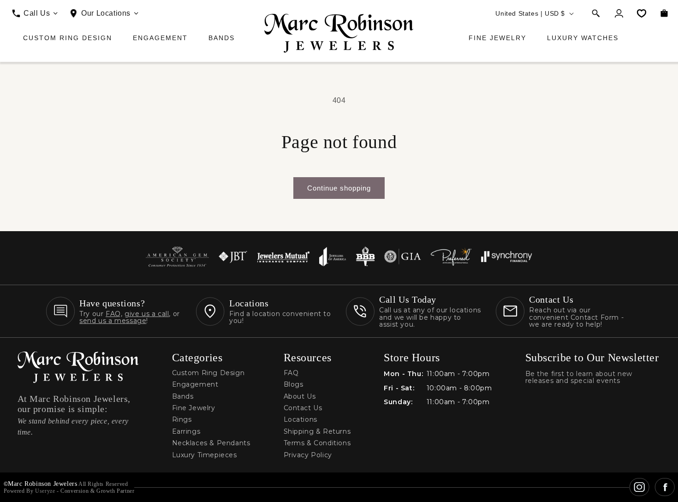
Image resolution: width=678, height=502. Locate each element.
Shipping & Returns (317, 431)
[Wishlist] (641, 13)
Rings (182, 419)
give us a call (147, 314)
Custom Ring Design (67, 38)
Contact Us (303, 408)
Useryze (45, 491)
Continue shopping (339, 188)
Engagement (160, 38)
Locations (300, 419)
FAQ (113, 314)
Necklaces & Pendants (211, 443)
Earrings (186, 431)
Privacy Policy (308, 455)
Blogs (293, 384)
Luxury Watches (583, 38)
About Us (300, 396)
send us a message (112, 321)
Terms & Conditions (317, 443)
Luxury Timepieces (204, 455)
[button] (596, 13)
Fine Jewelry (497, 38)
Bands (221, 38)
